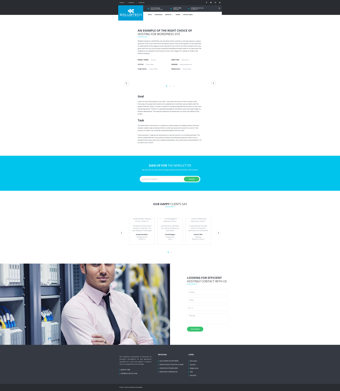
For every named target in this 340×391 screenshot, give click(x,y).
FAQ (191, 372)
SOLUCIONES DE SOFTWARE (169, 361)
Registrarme (194, 368)
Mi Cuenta (193, 361)
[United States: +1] (189, 308)
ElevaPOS (193, 375)
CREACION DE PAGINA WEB (169, 368)
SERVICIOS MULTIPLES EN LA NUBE (171, 365)
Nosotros (131, 2)
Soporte (122, 2)
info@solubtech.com (129, 373)
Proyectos (141, 2)
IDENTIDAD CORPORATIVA (169, 372)
